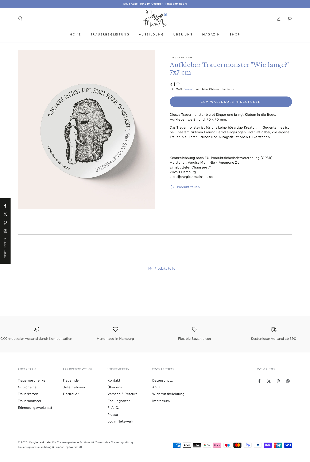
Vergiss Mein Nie (181, 57)
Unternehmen (74, 387)
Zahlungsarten (119, 401)
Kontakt (114, 380)
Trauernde (71, 380)
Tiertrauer (70, 394)
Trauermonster (29, 401)
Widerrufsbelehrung (168, 394)
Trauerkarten (28, 394)
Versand (190, 89)
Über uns (115, 387)
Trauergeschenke (32, 380)
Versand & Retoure (122, 394)
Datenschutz (162, 380)
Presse (113, 415)
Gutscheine (27, 387)
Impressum (161, 401)
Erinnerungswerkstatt (35, 408)
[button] (20, 18)
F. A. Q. (113, 408)
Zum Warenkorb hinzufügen (231, 102)
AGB (156, 387)
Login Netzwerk (120, 421)
